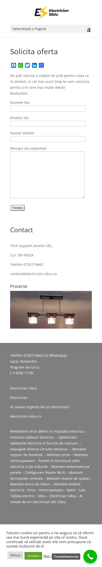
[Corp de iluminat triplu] (51, 309)
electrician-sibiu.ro (25, 416)
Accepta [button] (33, 555)
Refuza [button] (15, 555)
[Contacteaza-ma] (90, 556)
